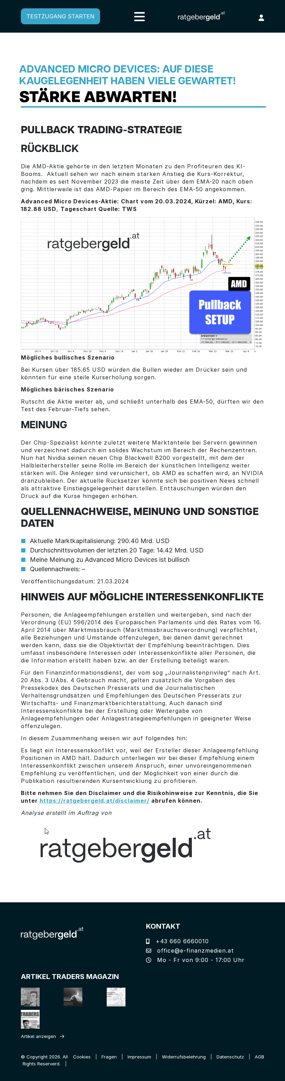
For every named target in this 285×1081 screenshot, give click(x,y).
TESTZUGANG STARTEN (60, 16)
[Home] (52, 932)
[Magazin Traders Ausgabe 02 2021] (33, 997)
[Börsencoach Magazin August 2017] (75, 997)
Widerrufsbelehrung (184, 1056)
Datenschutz (230, 1056)
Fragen (109, 1056)
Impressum (139, 1056)
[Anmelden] (261, 18)
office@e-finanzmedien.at (194, 950)
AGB (259, 1056)
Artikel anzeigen (38, 1036)
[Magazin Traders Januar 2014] (119, 997)
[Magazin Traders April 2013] (33, 1019)
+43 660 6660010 (181, 941)
